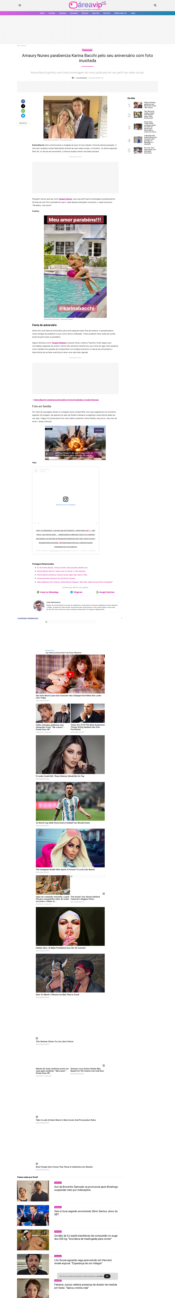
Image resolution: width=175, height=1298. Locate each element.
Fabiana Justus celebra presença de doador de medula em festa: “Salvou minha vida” (85, 1286)
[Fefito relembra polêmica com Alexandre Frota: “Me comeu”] (138, 108)
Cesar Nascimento (82, 78)
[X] (23, 106)
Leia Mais (99, 1276)
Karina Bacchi (55, 550)
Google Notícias (106, 592)
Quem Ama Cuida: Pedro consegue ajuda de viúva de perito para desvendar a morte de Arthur (150, 127)
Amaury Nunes (65, 199)
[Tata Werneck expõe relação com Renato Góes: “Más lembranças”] (138, 117)
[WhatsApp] (23, 111)
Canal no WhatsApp (49, 592)
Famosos (23, 45)
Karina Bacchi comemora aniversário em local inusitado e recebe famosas (66, 400)
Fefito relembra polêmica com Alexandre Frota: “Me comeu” (150, 104)
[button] (142, 5)
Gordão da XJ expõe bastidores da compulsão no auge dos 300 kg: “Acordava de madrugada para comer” (85, 1237)
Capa (18, 45)
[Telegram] (23, 116)
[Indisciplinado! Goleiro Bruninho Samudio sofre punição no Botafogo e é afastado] (138, 142)
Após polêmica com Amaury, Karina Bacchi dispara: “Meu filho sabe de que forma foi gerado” (75, 582)
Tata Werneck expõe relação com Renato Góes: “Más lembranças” (149, 114)
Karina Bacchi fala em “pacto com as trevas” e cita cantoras (61, 571)
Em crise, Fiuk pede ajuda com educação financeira (150, 150)
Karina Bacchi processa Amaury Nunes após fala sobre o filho (62, 575)
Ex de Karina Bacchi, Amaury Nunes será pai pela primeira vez (62, 568)
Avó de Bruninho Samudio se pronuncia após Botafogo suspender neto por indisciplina (86, 1188)
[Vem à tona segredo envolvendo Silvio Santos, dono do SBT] (33, 1215)
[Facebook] (23, 101)
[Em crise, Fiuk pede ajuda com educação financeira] (138, 153)
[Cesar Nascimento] (73, 78)
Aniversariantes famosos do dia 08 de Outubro (56, 578)
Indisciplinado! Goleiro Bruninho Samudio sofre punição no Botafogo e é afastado (150, 140)
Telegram (78, 592)
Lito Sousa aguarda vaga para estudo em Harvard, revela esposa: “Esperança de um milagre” (83, 1261)
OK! (107, 1276)
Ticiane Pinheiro (59, 343)
